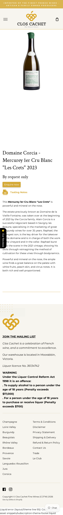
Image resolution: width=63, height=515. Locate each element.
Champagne (10, 421)
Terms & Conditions (44, 421)
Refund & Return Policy (46, 442)
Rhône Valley (10, 442)
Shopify (19, 500)
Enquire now (11, 184)
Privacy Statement (44, 432)
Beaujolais (9, 437)
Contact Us (39, 447)
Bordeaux (8, 447)
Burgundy (8, 432)
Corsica (7, 474)
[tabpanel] (31, 88)
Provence (8, 453)
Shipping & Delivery (44, 437)
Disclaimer (39, 427)
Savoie (6, 458)
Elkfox (11, 500)
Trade (36, 453)
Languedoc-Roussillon (16, 463)
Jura (5, 468)
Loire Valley (9, 427)
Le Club (37, 458)
